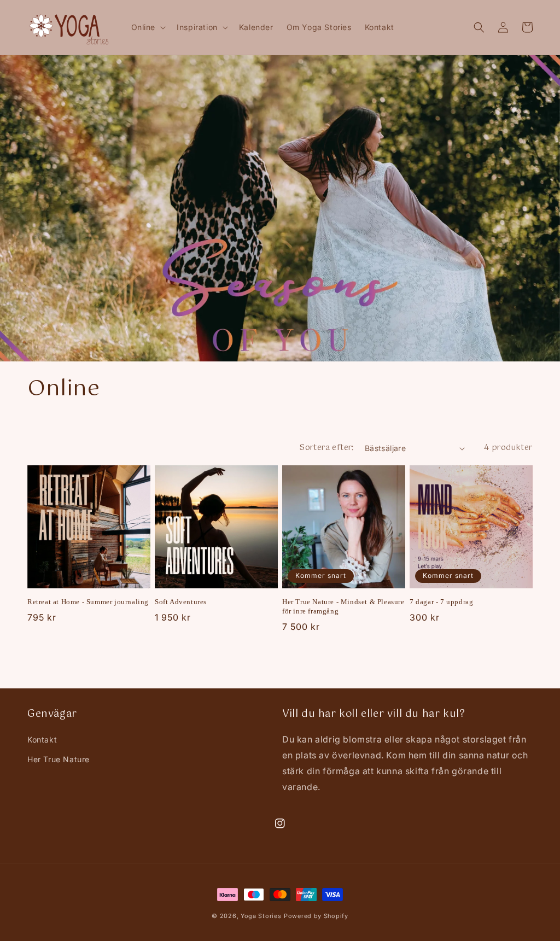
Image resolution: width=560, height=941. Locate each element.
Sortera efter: (327, 447)
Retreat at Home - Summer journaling (88, 602)
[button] (148, 27)
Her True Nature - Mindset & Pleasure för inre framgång (343, 606)
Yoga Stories (261, 916)
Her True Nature (58, 759)
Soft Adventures (181, 602)
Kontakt (42, 739)
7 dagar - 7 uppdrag (441, 602)
